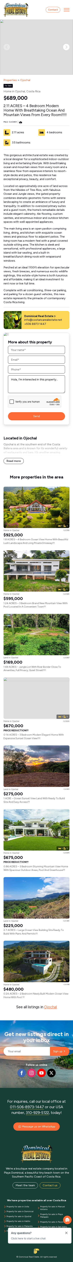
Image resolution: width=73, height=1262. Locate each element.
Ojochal (25, 80)
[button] (66, 47)
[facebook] (21, 1073)
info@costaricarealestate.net (43, 319)
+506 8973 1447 (35, 324)
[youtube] (41, 1073)
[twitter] (51, 1073)
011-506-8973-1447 (27, 1107)
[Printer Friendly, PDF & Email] (20, 122)
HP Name (4, 1023)
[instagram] (31, 1073)
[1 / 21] (36, 47)
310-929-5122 (37, 1112)
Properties (10, 80)
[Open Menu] (66, 10)
